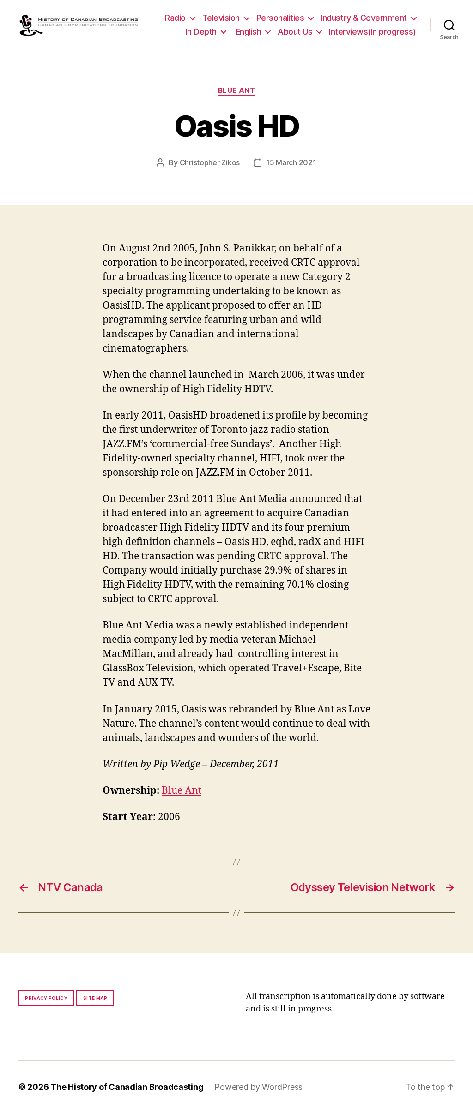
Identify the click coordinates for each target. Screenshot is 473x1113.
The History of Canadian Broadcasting (126, 1087)
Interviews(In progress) (372, 31)
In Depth (201, 31)
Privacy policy (46, 998)
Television (221, 18)
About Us (295, 31)
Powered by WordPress (258, 1087)
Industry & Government (364, 18)
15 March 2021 (291, 162)
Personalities (280, 18)
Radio (175, 18)
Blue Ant (236, 90)
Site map (95, 998)
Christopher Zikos (210, 162)
